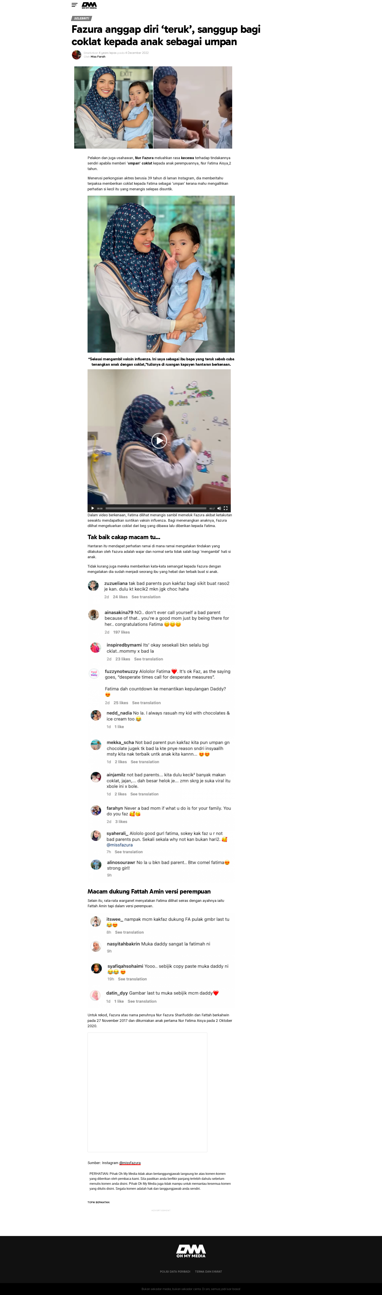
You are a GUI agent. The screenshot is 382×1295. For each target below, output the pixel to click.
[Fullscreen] (226, 508)
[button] (159, 441)
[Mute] (219, 508)
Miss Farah (98, 56)
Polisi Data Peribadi (175, 1271)
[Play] (93, 508)
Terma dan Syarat (208, 1271)
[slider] (156, 508)
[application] (159, 440)
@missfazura (130, 1163)
